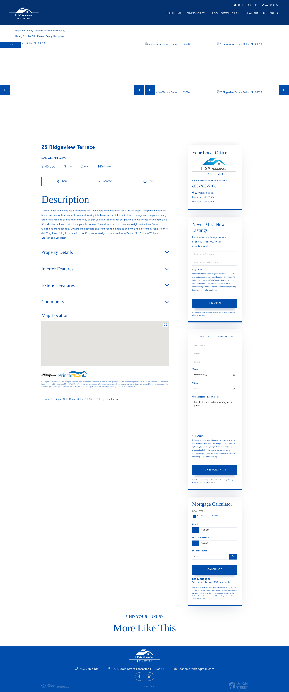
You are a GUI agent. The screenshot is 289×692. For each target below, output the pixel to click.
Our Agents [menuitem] (251, 13)
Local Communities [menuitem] (224, 13)
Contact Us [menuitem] (270, 13)
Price (195, 525)
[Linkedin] (150, 676)
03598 (90, 399)
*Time (195, 383)
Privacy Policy (211, 290)
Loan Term (199, 511)
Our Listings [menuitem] (174, 13)
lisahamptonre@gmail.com (196, 669)
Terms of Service (204, 482)
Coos (72, 399)
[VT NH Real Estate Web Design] (238, 686)
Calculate (214, 569)
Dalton (80, 399)
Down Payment (200, 538)
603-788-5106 (271, 5)
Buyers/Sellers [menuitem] (196, 13)
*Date (195, 369)
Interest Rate (199, 551)
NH (65, 399)
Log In (240, 5)
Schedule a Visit (226, 337)
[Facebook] (139, 676)
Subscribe (215, 303)
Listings (57, 399)
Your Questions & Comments (205, 397)
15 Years (214, 516)
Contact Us (197, 202)
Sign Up (252, 5)
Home (47, 399)
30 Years (201, 516)
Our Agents (209, 202)
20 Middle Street (138, 669)
